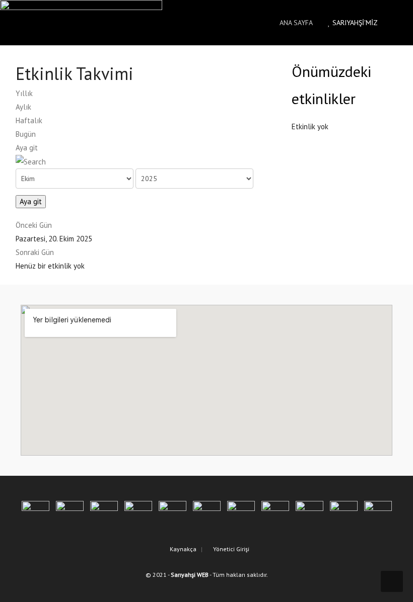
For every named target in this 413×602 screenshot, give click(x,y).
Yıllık (24, 93)
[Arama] (31, 161)
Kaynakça (182, 549)
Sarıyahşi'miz (354, 22)
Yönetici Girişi (230, 549)
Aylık (23, 107)
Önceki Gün (34, 225)
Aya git (27, 147)
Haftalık (29, 120)
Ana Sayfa (295, 22)
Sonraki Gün (35, 252)
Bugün (26, 134)
